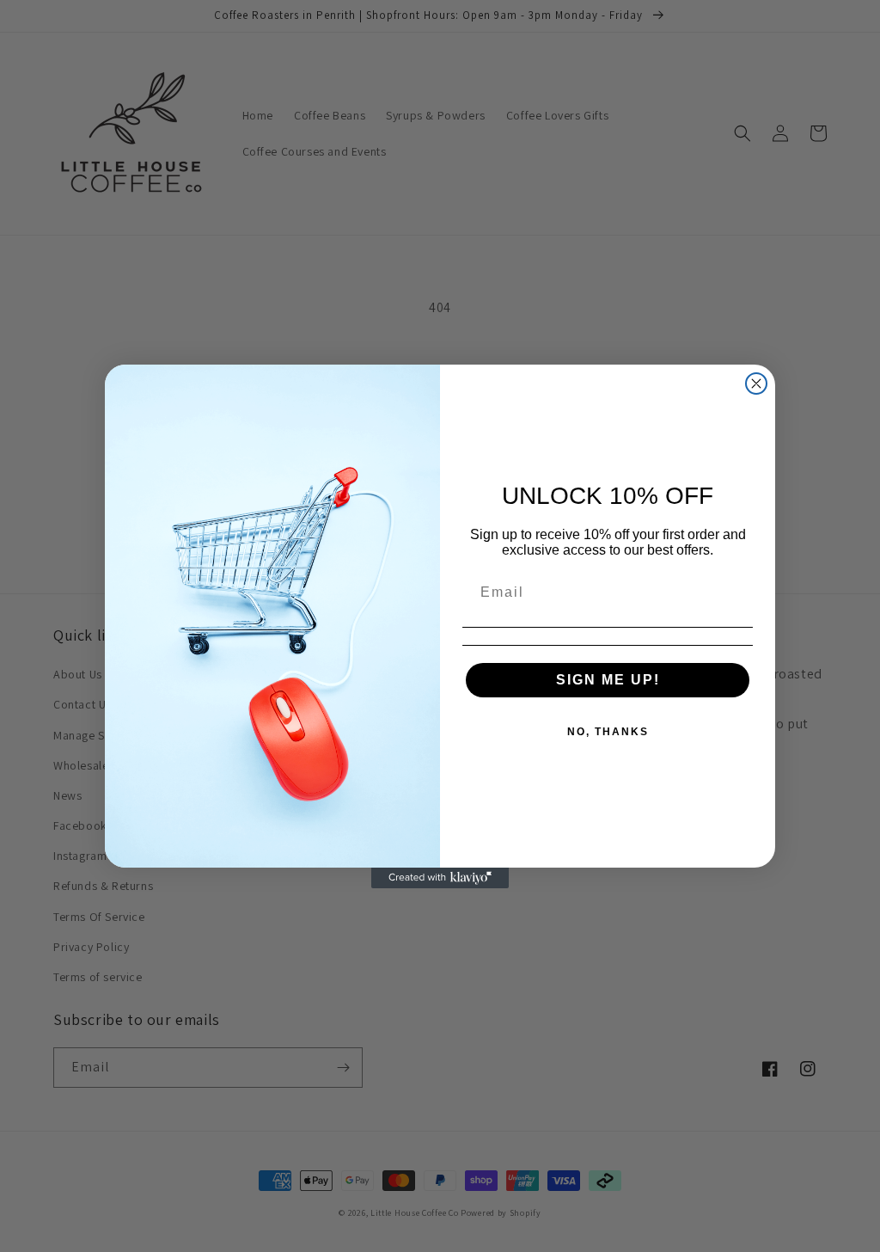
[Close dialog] (756, 383)
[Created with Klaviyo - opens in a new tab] (440, 878)
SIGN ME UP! (608, 679)
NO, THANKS (608, 732)
